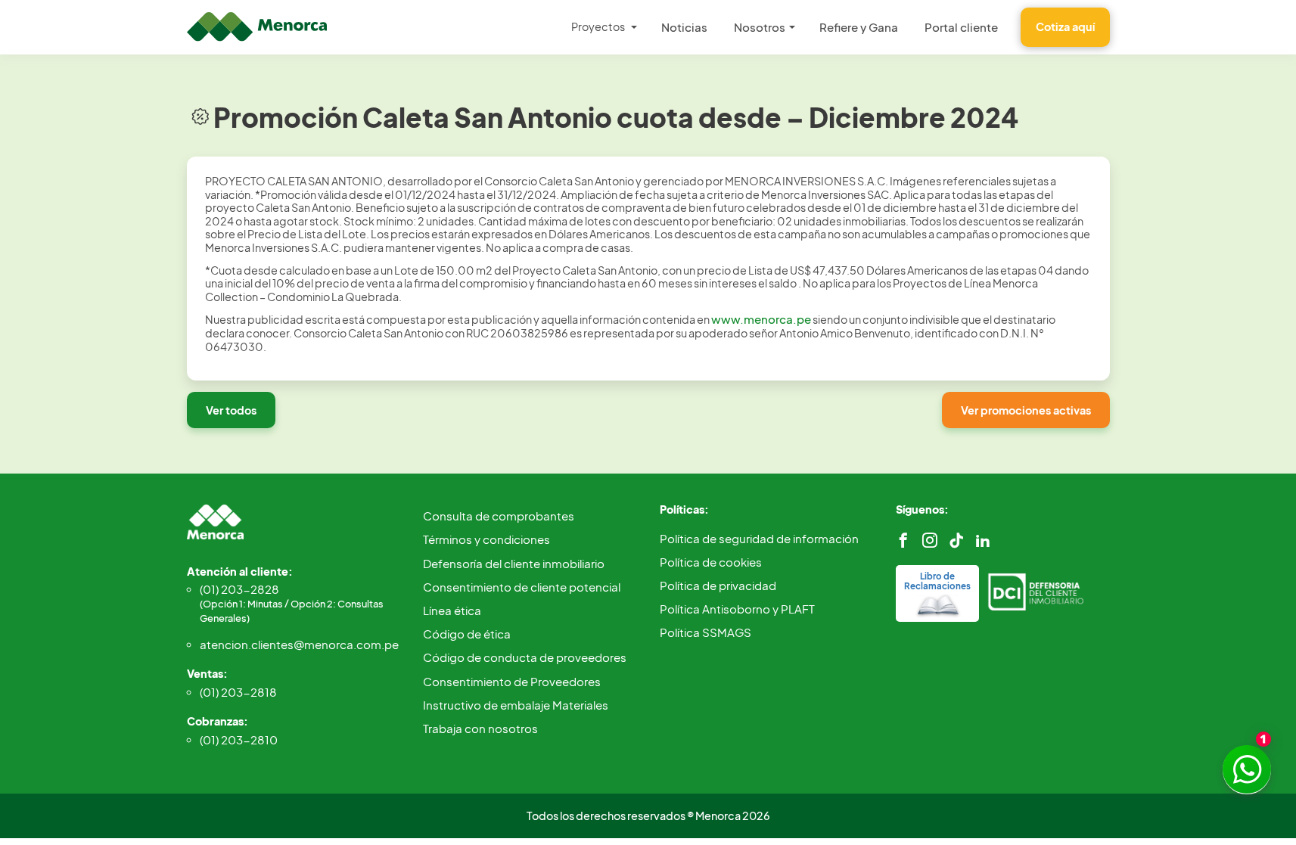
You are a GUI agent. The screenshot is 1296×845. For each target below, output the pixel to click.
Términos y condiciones (486, 539)
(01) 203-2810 (239, 739)
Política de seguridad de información (759, 538)
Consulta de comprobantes (498, 515)
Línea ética (452, 610)
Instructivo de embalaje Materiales (515, 704)
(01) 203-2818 (238, 692)
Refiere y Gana (858, 27)
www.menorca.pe (761, 319)
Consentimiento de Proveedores (512, 681)
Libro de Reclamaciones (937, 581)
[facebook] (903, 541)
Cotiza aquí (1065, 26)
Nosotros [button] (759, 27)
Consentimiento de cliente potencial (521, 586)
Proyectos (598, 26)
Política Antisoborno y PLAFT (737, 608)
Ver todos (231, 410)
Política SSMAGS (705, 632)
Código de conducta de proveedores (524, 657)
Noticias (684, 27)
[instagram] (929, 541)
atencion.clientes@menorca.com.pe (299, 644)
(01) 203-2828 (292, 603)
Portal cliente (961, 27)
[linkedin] (982, 541)
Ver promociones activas (1026, 410)
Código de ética (467, 633)
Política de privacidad (718, 585)
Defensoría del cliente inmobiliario (513, 563)
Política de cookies (711, 562)
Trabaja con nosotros (480, 728)
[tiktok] (956, 541)
